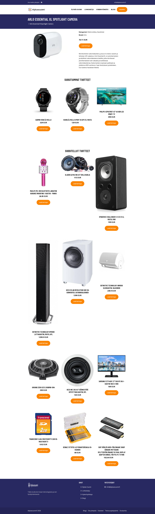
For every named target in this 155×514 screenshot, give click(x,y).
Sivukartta (123, 511)
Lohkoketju (89, 9)
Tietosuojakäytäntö (111, 511)
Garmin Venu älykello (43, 120)
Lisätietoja (85, 46)
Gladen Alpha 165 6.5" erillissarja (77, 175)
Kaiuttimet (100, 32)
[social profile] (41, 2)
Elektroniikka (92, 32)
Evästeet (101, 511)
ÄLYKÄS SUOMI (76, 9)
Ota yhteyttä (92, 511)
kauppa (122, 9)
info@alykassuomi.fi (120, 2)
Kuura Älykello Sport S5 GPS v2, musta (77, 120)
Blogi (113, 9)
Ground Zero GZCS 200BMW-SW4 (43, 387)
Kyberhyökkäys (102, 9)
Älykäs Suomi (86, 487)
